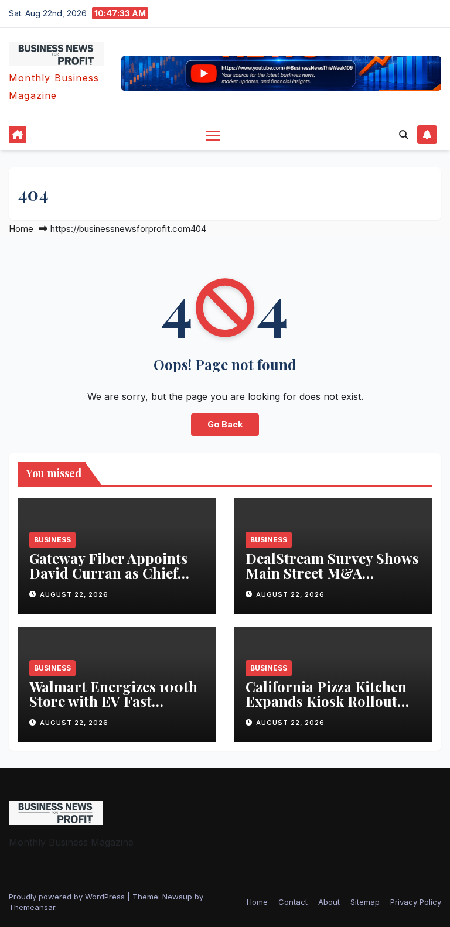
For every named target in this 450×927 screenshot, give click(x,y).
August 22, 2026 (74, 594)
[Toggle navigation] (213, 135)
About (329, 902)
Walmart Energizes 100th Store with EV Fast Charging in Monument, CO (113, 708)
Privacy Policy (415, 902)
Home (21, 228)
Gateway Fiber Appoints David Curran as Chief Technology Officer (108, 573)
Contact (293, 902)
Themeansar (32, 907)
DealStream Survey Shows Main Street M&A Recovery (332, 573)
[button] (403, 135)
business (52, 539)
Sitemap (365, 902)
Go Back (225, 424)
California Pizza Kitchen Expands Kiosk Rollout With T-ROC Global (326, 701)
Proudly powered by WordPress (68, 896)
